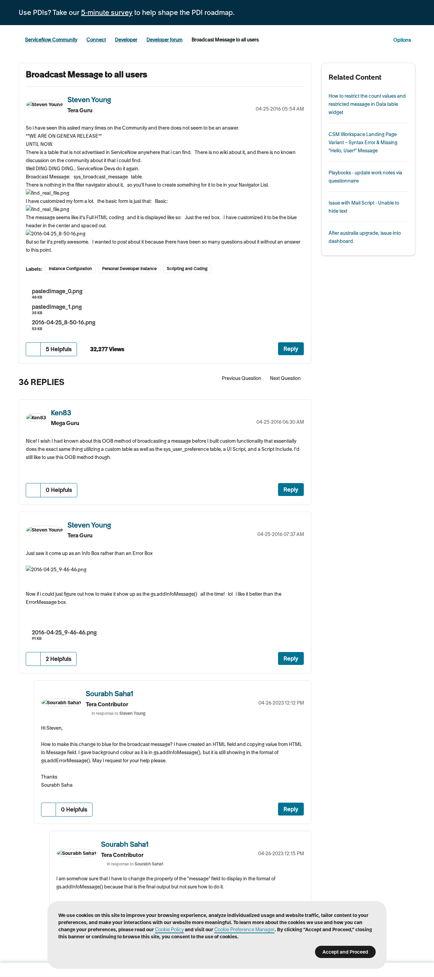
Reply (290, 348)
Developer (126, 40)
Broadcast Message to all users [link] (225, 40)
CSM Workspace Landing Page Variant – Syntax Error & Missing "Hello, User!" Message (363, 142)
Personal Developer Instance (129, 268)
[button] (33, 349)
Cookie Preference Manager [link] (244, 929)
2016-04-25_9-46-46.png (64, 632)
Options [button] (402, 40)
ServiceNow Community (51, 40)
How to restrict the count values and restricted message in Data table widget (367, 104)
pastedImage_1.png (57, 306)
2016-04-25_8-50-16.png (63, 322)
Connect (96, 40)
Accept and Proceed (345, 952)
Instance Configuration (70, 268)
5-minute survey (107, 12)
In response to (118, 713)
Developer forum (164, 40)
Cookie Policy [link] (169, 929)
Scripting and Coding (187, 268)
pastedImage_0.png (57, 291)
